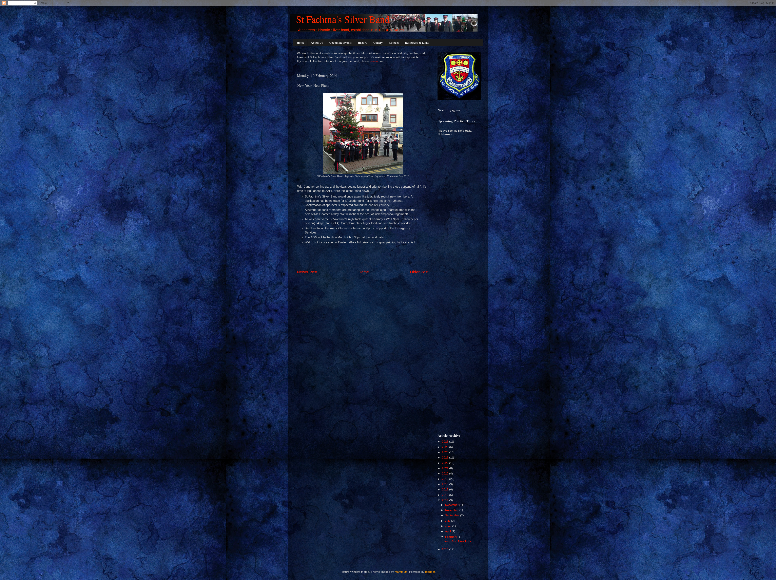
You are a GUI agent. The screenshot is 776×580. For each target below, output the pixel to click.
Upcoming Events (340, 42)
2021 (445, 468)
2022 (445, 463)
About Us (317, 42)
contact (374, 61)
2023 (445, 457)
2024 (445, 452)
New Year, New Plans (458, 541)
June (448, 526)
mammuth (401, 571)
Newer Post (307, 272)
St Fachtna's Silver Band (343, 19)
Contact (394, 42)
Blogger (430, 571)
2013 (445, 549)
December (452, 504)
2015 (445, 495)
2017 (445, 489)
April (448, 531)
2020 (445, 473)
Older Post (419, 272)
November (452, 510)
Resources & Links (417, 42)
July (448, 520)
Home (301, 42)
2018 (445, 484)
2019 (445, 479)
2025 (445, 447)
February (451, 536)
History (362, 42)
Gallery (378, 42)
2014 (445, 500)
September (452, 515)
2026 (445, 441)
